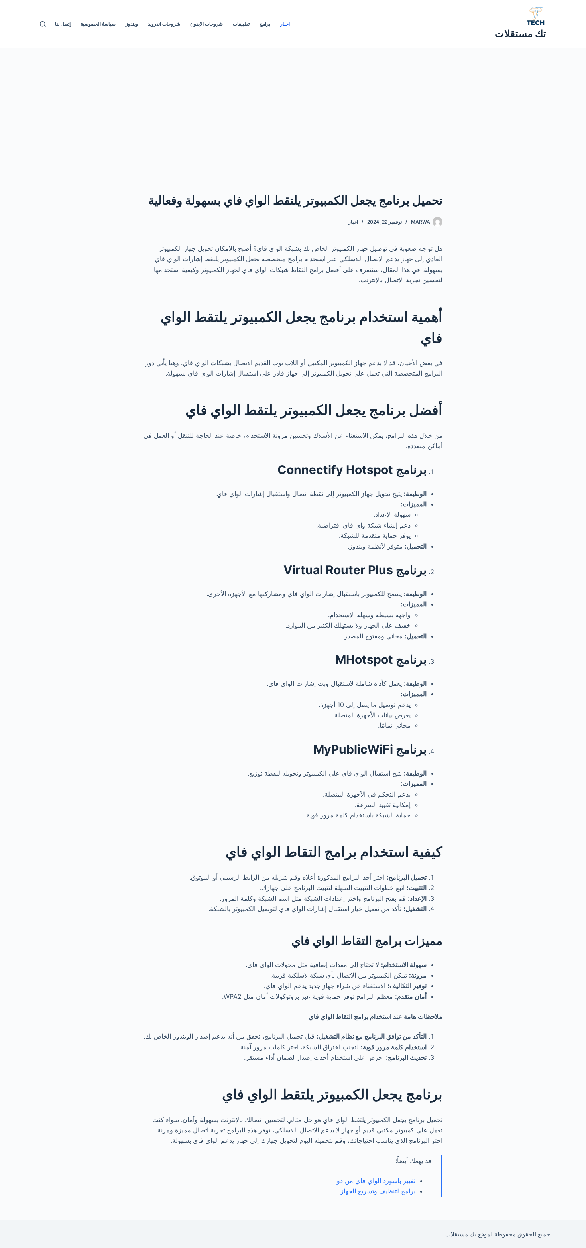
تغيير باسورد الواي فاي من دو (376, 1181)
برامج (265, 24)
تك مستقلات (520, 33)
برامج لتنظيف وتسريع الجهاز (376, 1191)
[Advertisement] (293, 107)
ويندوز (132, 24)
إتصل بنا (63, 24)
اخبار (285, 24)
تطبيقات (241, 24)
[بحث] (43, 24)
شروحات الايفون (206, 24)
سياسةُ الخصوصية (98, 24)
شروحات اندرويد (164, 24)
